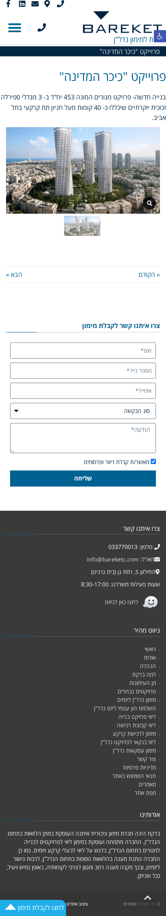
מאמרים (147, 784)
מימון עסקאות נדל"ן (134, 750)
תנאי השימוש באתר (134, 776)
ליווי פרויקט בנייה (137, 716)
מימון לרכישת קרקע (134, 733)
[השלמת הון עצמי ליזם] (149, 203)
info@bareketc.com (113, 559)
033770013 (122, 547)
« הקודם (149, 274)
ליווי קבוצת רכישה (136, 725)
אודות (150, 657)
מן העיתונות (142, 683)
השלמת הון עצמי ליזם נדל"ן (125, 708)
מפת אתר (145, 792)
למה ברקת (144, 674)
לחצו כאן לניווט (122, 602)
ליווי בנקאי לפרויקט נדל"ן (128, 742)
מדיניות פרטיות (139, 767)
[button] (160, 36)
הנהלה (148, 666)
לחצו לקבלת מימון (40, 907)
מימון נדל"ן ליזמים (136, 700)
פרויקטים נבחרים (137, 691)
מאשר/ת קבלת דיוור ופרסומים (116, 462)
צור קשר (146, 759)
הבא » (14, 274)
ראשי (150, 649)
